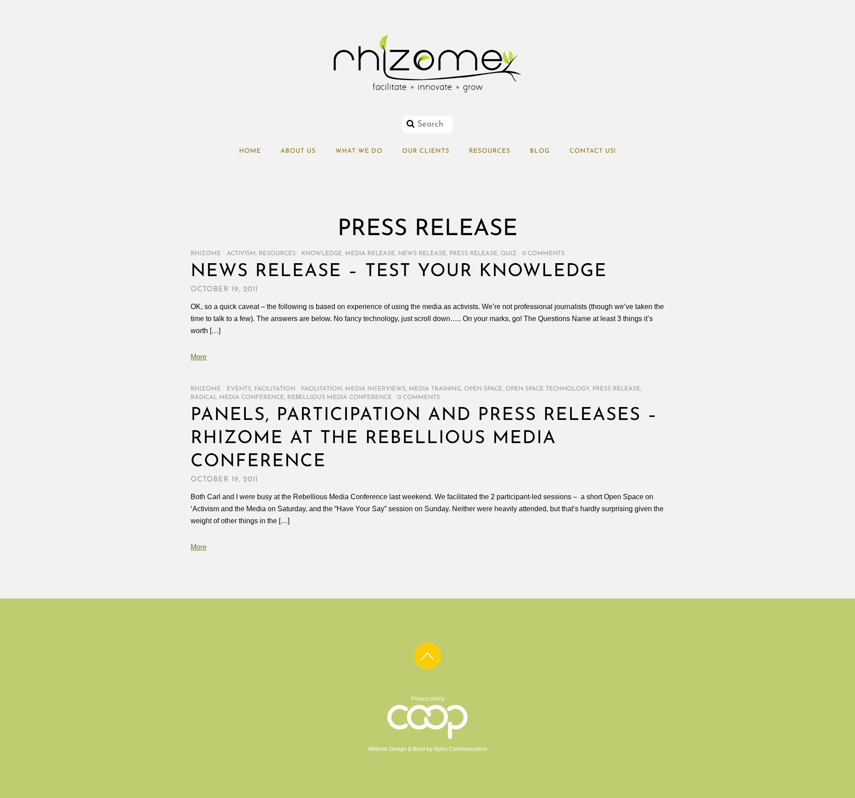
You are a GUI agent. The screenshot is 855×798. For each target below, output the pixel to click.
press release (473, 253)
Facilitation (274, 389)
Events (239, 389)
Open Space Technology (547, 389)
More (199, 357)
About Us (298, 151)
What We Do (359, 151)
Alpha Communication (460, 749)
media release (370, 253)
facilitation (321, 389)
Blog (540, 151)
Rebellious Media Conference (339, 397)
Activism (241, 253)
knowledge (321, 253)
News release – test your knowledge (399, 272)
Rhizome (206, 253)
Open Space (483, 389)
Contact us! (593, 151)
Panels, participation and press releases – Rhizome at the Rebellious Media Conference (424, 439)
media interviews (375, 389)
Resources (489, 151)
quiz (509, 253)
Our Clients (425, 151)
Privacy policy (427, 699)
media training (435, 389)
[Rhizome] (427, 93)
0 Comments (543, 253)
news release (422, 253)
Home (250, 151)
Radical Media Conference (237, 397)
